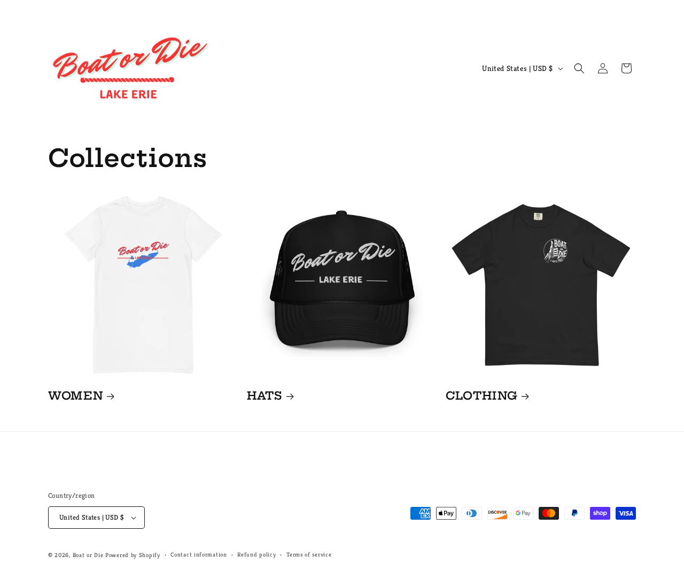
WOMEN (75, 395)
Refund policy (256, 554)
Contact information (198, 554)
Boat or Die (88, 555)
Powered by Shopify (132, 555)
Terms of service (308, 554)
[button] (579, 68)
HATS (264, 395)
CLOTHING (482, 395)
